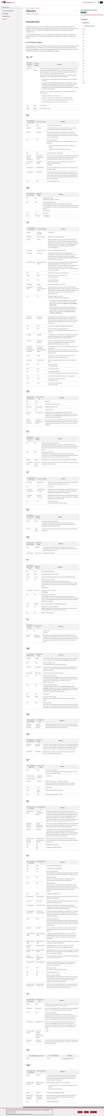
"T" (83, 77)
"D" (83, 40)
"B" (83, 34)
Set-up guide (5, 13)
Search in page (76, 11)
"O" (83, 66)
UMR (66, 660)
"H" (83, 52)
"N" (83, 63)
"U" (83, 80)
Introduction (86, 22)
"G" (83, 49)
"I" (83, 54)
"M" (84, 60)
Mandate (67, 1058)
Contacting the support (89, 26)
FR (98, 2)
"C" (83, 37)
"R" (83, 71)
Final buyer (46, 215)
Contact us (83, 12)
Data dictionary (6, 16)
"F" (83, 46)
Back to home (6, 7)
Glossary (4, 19)
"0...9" (84, 29)
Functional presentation (8, 10)
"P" (83, 69)
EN (101, 2)
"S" (83, 74)
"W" (84, 83)
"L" (83, 57)
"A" (83, 32)
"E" (83, 43)
